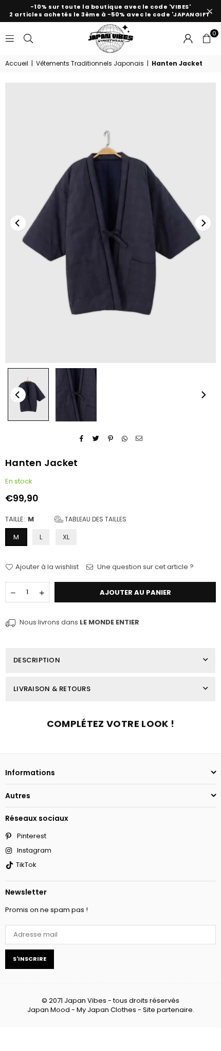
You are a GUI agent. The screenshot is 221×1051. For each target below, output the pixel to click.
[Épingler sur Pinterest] (111, 438)
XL (66, 537)
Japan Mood (48, 1010)
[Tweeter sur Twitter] (96, 438)
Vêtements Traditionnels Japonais (90, 63)
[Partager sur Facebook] (82, 438)
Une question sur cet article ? (145, 567)
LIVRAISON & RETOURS (51, 689)
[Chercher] (28, 38)
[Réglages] (188, 38)
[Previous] (18, 223)
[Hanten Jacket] (28, 394)
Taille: (65, 519)
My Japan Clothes (106, 1010)
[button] (206, 38)
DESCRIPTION (36, 660)
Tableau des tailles (94, 519)
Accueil (16, 63)
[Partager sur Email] (139, 438)
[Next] (203, 223)
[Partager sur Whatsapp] (125, 438)
